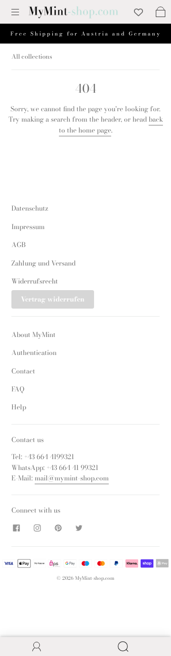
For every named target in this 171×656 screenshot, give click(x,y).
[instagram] (37, 528)
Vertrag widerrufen (53, 299)
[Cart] (160, 11)
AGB (18, 244)
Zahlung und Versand (43, 263)
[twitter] (78, 528)
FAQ (17, 389)
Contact (23, 371)
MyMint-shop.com (94, 578)
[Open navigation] (21, 12)
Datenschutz (29, 208)
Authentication (34, 352)
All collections (31, 56)
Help (18, 407)
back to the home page (111, 124)
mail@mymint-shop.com (72, 478)
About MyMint (33, 334)
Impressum (28, 227)
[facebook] (16, 528)
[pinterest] (58, 528)
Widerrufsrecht (34, 281)
